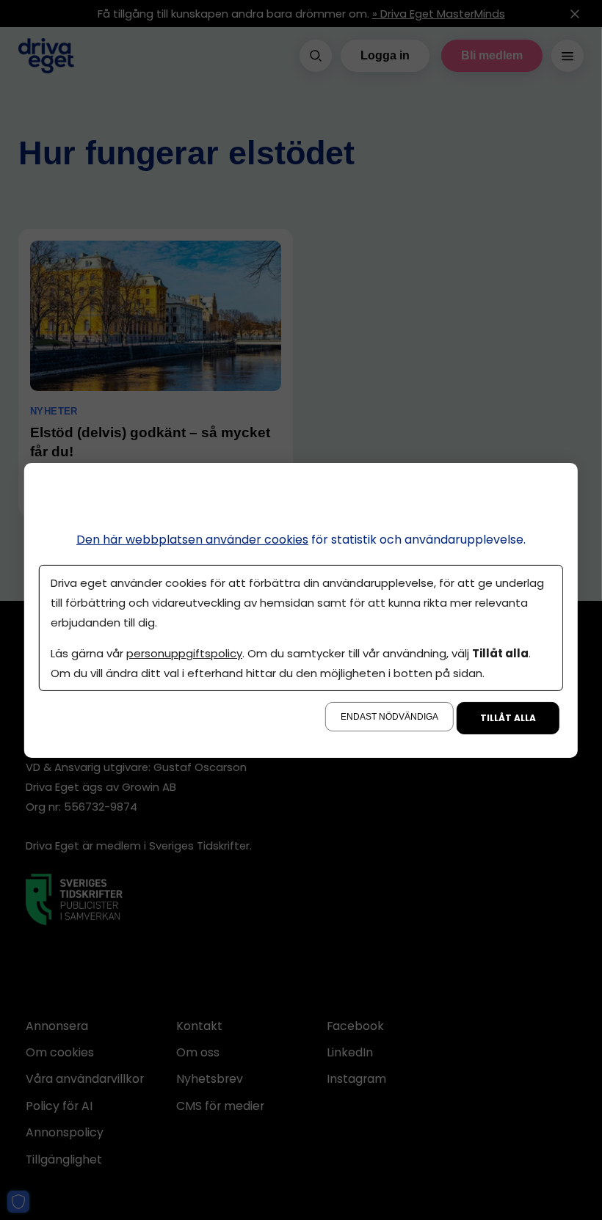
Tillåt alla (508, 718)
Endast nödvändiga (389, 717)
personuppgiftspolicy (184, 653)
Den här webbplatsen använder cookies (192, 538)
